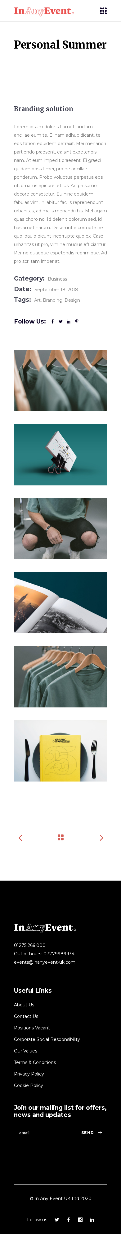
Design (72, 300)
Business (57, 279)
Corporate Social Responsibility (47, 1039)
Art (37, 300)
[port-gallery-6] (60, 751)
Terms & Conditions (35, 1062)
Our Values (25, 1051)
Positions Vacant (32, 1028)
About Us (24, 1005)
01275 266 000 (30, 945)
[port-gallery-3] (60, 676)
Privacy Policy (29, 1074)
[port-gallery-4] (60, 454)
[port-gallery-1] (60, 380)
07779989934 (58, 954)
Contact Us (26, 1016)
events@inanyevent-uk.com (44, 962)
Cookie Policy (28, 1085)
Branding (52, 300)
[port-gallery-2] (60, 529)
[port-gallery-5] (60, 602)
